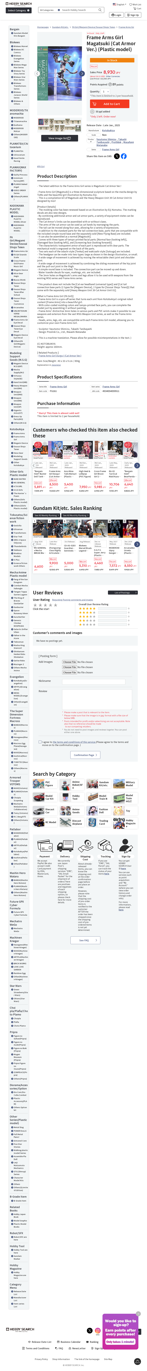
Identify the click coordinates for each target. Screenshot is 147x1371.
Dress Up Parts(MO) (18, 418)
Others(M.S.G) (20, 422)
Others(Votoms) (21, 821)
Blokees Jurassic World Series (20, 95)
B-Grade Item (20, 1200)
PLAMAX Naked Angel (20, 185)
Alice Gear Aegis (18, 275)
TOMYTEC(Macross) (21, 763)
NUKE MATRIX (20, 479)
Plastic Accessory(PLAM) (20, 1101)
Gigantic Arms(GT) (18, 411)
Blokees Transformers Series (20, 86)
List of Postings (122, 592)
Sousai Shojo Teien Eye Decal (20, 328)
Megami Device (21, 270)
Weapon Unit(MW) (18, 393)
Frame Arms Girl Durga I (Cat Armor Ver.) (60, 355)
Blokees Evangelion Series (19, 58)
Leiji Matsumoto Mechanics (19, 1165)
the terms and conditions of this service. (74, 742)
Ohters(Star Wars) (19, 1000)
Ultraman (18, 529)
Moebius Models (18, 554)
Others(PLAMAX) (21, 198)
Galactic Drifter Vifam (21, 630)
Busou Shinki (20, 279)
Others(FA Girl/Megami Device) (19, 344)
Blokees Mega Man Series (20, 66)
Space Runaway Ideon (21, 612)
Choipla (17, 1018)
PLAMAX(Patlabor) (21, 840)
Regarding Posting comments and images (72, 599)
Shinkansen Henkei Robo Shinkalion (19, 654)
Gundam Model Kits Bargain (21, 34)
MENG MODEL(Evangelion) (21, 696)
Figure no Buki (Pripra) (20, 1049)
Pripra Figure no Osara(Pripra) (20, 1066)
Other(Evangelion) (21, 703)
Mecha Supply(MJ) (19, 371)
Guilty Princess (20, 174)
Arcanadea (19, 307)
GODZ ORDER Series (20, 191)
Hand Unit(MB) (20, 382)
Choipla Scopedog (18, 799)
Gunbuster (18, 607)
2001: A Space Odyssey (20, 541)
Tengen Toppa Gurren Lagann (20, 593)
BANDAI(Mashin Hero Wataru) (21, 881)
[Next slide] (82, 73)
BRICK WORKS (20, 963)
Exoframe (18, 125)
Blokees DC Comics (19, 51)
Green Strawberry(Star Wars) (21, 992)
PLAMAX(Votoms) (21, 793)
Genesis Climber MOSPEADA (19, 623)
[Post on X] (117, 156)
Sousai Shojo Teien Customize (20, 301)
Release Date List (20, 1293)
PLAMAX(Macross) (20, 732)
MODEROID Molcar (19, 129)
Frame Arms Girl (19, 438)
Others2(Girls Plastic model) (20, 507)
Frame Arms (19, 433)
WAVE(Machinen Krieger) (20, 952)
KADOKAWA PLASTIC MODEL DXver (20, 219)
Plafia (16, 1022)
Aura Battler (19, 616)
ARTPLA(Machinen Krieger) (21, 958)
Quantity (94, 91)
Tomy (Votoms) (21, 813)
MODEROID (19, 117)
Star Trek (18, 536)
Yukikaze (18, 550)
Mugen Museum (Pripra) (18, 1057)
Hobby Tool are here (20, 1251)
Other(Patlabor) (21, 865)
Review (43, 691)
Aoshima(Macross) (20, 757)
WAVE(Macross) (21, 752)
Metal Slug (19, 1127)
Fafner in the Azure (19, 637)
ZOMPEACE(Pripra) (20, 1073)
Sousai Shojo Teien (20, 284)
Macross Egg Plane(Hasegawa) (20, 746)
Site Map (108, 1359)
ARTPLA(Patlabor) (20, 846)
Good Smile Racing (19, 159)
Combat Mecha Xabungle (21, 587)
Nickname (45, 680)
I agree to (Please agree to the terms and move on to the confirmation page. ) (85, 743)
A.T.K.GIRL (18, 486)
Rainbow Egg (20, 973)
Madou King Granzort (19, 646)
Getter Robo (19, 660)
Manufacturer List (20, 1299)
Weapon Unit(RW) (18, 399)
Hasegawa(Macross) (21, 738)
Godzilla (17, 525)
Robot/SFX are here (20, 1238)
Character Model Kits (19, 1179)
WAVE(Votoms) (21, 788)
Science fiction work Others (20, 564)
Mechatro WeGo (18, 930)
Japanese (56, 364)
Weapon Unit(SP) (17, 405)
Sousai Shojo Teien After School (20, 292)
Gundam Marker (18, 1257)
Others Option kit (20, 1109)
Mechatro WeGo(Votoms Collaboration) (20, 806)
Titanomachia (20, 121)
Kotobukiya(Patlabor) (21, 853)
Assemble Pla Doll (20, 1157)
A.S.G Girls (18, 489)
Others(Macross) (20, 769)
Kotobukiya (108, 130)
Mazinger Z (19, 664)
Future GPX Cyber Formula (20, 913)
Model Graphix (20, 1220)
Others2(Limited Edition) (21, 1189)
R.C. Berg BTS (20, 816)
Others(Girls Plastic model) (20, 501)
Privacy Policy (41, 1359)
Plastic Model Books (20, 1225)
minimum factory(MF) (19, 179)
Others (17, 1184)
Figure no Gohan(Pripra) (20, 1037)
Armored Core (20, 1140)
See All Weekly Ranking (46, 515)
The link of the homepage (86, 1359)
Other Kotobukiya (19, 464)
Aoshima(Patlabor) (20, 859)
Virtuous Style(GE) (18, 377)
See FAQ (84, 940)
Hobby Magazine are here (20, 1275)
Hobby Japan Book (20, 1215)
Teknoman (19, 641)
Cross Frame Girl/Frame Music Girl (19, 263)
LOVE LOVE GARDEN (19, 968)
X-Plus (17, 559)
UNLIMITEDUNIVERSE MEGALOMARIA (20, 313)
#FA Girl (41, 166)
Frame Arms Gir (21, 251)
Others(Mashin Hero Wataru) (20, 894)
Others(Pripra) (20, 1078)
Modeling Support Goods (20, 457)
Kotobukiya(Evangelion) (20, 682)
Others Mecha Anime (20, 669)
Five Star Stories (18, 1145)
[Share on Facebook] (124, 156)
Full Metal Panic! (18, 1135)
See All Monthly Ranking (74, 515)
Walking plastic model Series (21, 1151)
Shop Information (61, 1359)
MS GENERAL (19, 482)
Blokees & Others (18, 102)
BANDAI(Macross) (21, 726)
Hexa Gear (18, 453)
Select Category (17, 10)
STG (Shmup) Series (20, 1173)
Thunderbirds (20, 546)
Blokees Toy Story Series (19, 72)
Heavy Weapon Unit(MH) (20, 387)
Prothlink (116, 142)
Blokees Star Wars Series (19, 78)
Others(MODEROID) (20, 136)
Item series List (19, 1305)
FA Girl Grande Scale (20, 256)
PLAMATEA (18, 151)
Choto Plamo (20, 1025)
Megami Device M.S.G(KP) (21, 365)
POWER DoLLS (20, 1130)
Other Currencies (113, 76)
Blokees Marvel (21, 46)
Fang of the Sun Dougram (21, 581)
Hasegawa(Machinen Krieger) (21, 946)
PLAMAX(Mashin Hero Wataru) (21, 887)
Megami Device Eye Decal (21, 336)
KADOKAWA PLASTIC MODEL (19, 228)
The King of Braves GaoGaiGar (19, 600)
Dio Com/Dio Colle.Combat (20, 1093)
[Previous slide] (37, 73)
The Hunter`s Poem (20, 494)
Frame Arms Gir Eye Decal (21, 321)
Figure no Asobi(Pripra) (20, 1043)
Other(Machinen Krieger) (21, 978)
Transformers (20, 532)
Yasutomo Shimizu (106, 139)
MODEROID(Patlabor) (21, 834)
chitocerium (19, 154)
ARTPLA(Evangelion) (20, 688)
